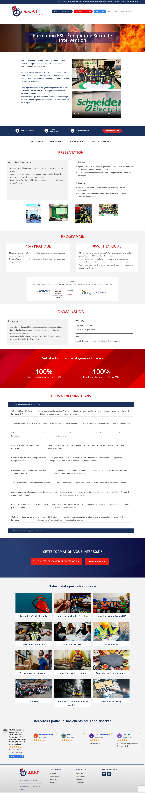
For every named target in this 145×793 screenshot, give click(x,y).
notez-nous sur (15, 756)
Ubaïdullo (99, 734)
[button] (71, 404)
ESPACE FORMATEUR (114, 2)
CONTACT (135, 2)
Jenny (125, 734)
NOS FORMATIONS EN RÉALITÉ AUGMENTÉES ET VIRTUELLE (80, 2)
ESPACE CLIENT (126, 2)
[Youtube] (104, 774)
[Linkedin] (109, 774)
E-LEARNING (103, 2)
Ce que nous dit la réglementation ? (27, 531)
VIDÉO (59, 2)
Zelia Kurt (43, 734)
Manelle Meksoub (74, 734)
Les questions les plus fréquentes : (27, 405)
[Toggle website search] (134, 11)
